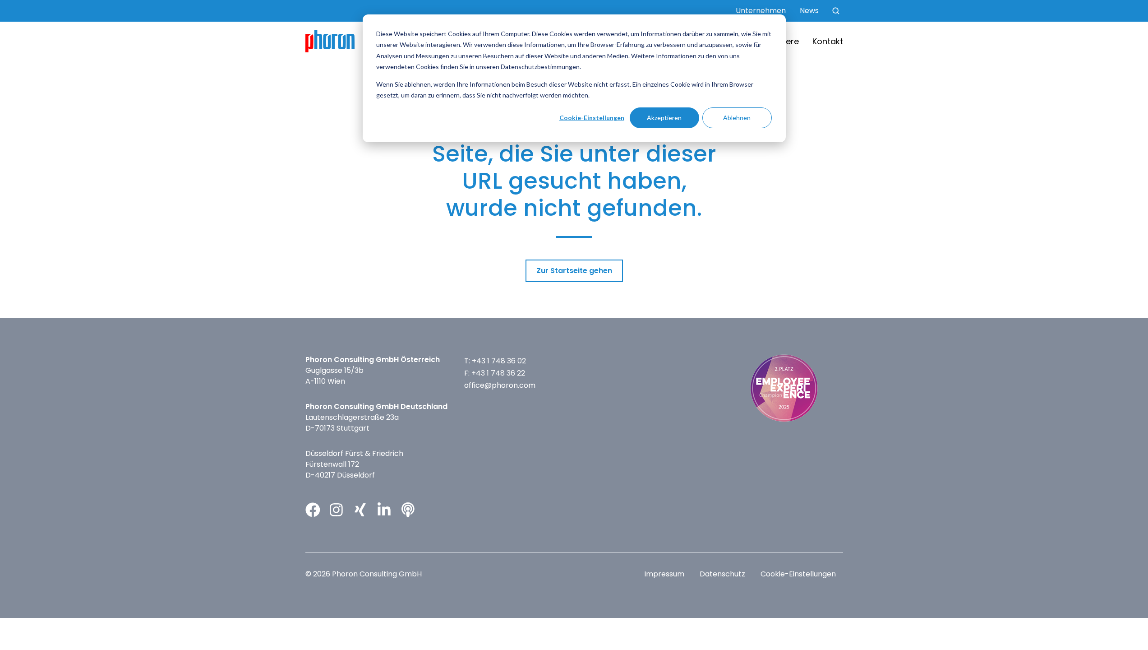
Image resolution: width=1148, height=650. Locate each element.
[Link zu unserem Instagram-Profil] (336, 509)
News (809, 10)
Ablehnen (737, 117)
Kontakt (827, 41)
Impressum (664, 574)
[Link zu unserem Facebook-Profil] (312, 509)
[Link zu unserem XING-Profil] (360, 509)
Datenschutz (722, 574)
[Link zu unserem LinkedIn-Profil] (384, 509)
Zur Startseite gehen (574, 270)
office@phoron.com (499, 385)
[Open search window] (836, 11)
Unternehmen (761, 10)
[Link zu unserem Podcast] (408, 509)
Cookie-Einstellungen (591, 117)
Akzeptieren (664, 117)
